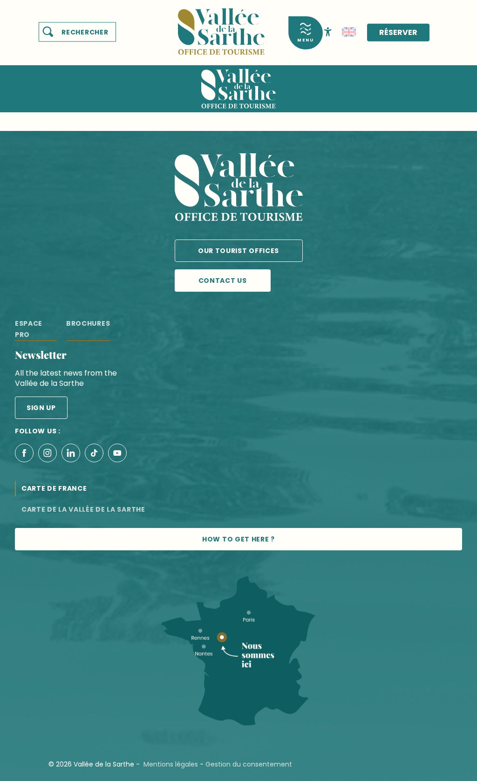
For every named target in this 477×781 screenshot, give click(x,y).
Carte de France (54, 488)
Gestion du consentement (248, 764)
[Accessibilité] (328, 31)
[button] (77, 32)
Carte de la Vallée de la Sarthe (83, 509)
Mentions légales (170, 764)
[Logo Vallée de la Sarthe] (239, 189)
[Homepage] (221, 25)
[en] (349, 32)
